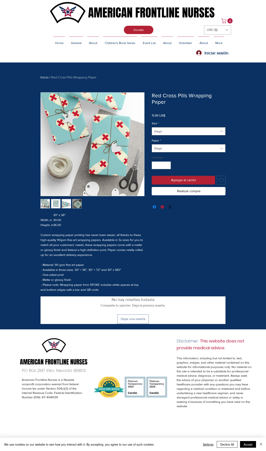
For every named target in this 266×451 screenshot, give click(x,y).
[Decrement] (155, 165)
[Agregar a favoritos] (221, 180)
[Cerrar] (261, 444)
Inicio (44, 77)
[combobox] (188, 131)
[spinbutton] (161, 165)
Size (155, 123)
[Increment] (167, 165)
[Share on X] (170, 206)
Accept (248, 444)
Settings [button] (208, 444)
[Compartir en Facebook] (154, 206)
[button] (227, 20)
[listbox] (217, 30)
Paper (156, 140)
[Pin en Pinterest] (162, 206)
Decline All (227, 444)
